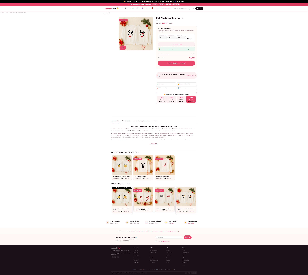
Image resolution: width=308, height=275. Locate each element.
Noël (7, 12)
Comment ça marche (160, 231)
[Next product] (105, 13)
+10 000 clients (153, 1)
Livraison (143, 231)
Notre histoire (133, 231)
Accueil (2, 12)
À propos (183, 250)
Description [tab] (116, 121)
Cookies (183, 265)
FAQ (139, 231)
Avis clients (168, 255)
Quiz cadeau (152, 262)
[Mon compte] (193, 8)
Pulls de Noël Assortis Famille (18, 12)
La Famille (135, 250)
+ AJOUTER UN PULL (176, 44)
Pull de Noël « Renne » (140, 176)
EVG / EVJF (136, 8)
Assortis (110, 8)
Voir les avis (171, 223)
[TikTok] (115, 257)
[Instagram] (112, 257)
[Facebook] (118, 257)
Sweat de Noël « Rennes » (162, 176)
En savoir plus (191, 223)
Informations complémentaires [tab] (141, 121)
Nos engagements (171, 231)
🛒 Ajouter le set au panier (176, 63)
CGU (183, 257)
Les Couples (135, 252)
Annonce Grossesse (137, 257)
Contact (151, 257)
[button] (123, 47)
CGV (183, 255)
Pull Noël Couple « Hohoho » (163, 208)
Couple (120, 8)
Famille (127, 8)
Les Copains (135, 255)
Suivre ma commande (154, 260)
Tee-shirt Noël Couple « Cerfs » (142, 208)
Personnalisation (165, 8)
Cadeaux (154, 8)
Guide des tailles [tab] (126, 121)
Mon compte (168, 260)
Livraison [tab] (154, 121)
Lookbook (167, 262)
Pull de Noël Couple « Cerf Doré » (121, 176)
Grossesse (145, 8)
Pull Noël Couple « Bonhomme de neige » (186, 208)
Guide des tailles (150, 231)
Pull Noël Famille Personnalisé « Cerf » (121, 208)
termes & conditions (166, 241)
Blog (178, 231)
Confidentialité (185, 262)
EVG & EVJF (135, 262)
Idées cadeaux (136, 260)
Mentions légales (185, 260)
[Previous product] (108, 13)
